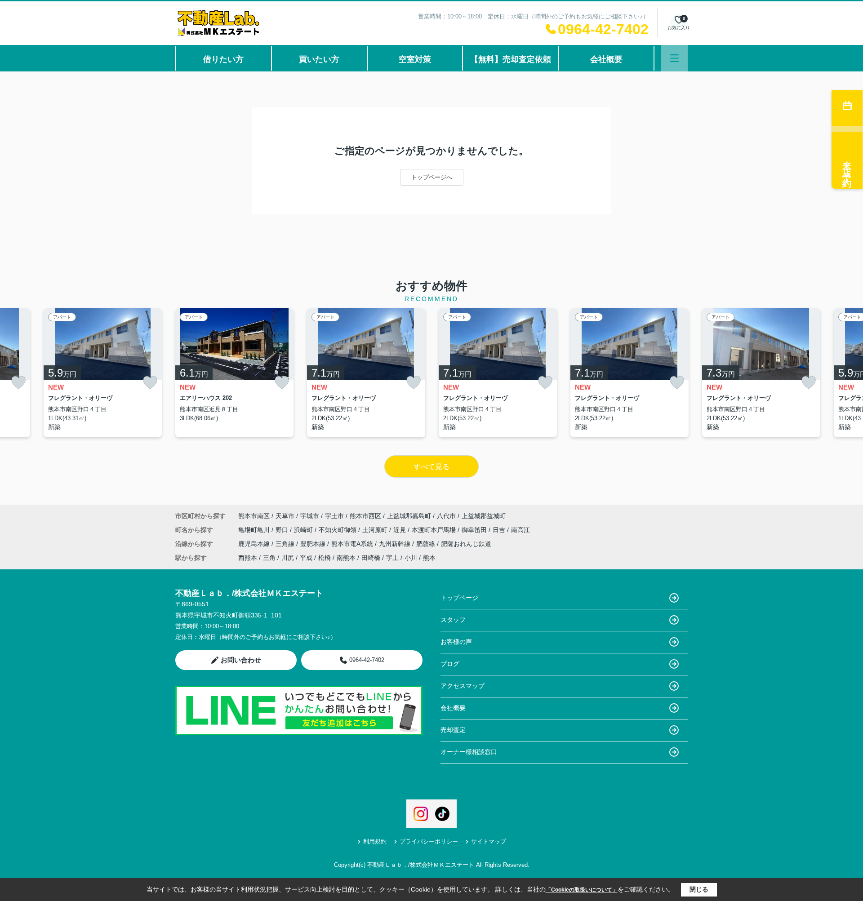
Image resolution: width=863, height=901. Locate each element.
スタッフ (453, 619)
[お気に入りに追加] (18, 383)
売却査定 (453, 729)
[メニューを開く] (674, 58)
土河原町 (375, 529)
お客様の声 (456, 641)
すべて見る (431, 466)
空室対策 (415, 59)
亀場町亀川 (254, 529)
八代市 (446, 515)
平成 (306, 557)
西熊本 (247, 557)
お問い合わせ (241, 660)
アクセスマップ (462, 685)
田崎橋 (370, 557)
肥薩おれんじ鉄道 (466, 543)
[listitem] (234, 372)
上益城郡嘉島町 (409, 515)
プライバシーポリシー (429, 841)
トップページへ (431, 177)
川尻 (287, 557)
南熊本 (346, 557)
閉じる (699, 889)
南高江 (520, 529)
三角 (269, 557)
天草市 (285, 515)
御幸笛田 (475, 529)
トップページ (459, 597)
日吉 (500, 529)
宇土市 (334, 515)
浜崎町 (304, 529)
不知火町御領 (338, 529)
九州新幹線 (395, 543)
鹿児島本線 (254, 543)
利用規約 (375, 841)
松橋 (324, 557)
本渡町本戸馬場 (435, 529)
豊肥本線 (313, 543)
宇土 (392, 557)
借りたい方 (223, 59)
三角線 (286, 543)
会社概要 (606, 59)
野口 (283, 529)
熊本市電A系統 (353, 543)
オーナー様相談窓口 (468, 751)
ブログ (449, 663)
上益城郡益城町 (484, 515)
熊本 (429, 557)
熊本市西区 (365, 515)
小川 (411, 557)
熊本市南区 (254, 515)
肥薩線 (426, 543)
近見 (400, 529)
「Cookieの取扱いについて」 (582, 890)
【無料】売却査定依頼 (510, 59)
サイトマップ (488, 841)
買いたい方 (319, 59)
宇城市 (309, 515)
